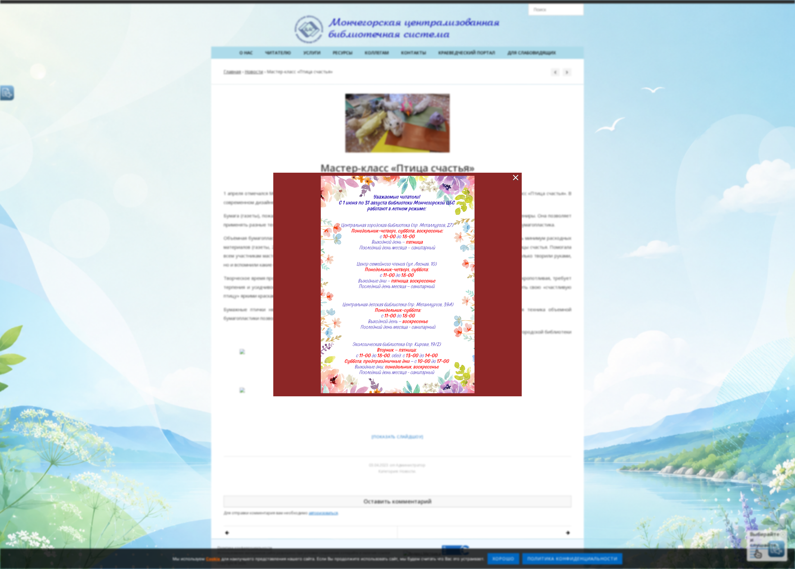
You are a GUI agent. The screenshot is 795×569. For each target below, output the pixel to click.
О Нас (246, 53)
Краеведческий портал (466, 53)
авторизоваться (323, 513)
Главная (232, 72)
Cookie (213, 558)
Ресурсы (342, 53)
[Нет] (787, 559)
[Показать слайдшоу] (397, 436)
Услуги (311, 53)
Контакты (413, 53)
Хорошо (503, 559)
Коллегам (377, 53)
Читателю (278, 53)
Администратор (410, 465)
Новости (254, 72)
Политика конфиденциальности (244, 547)
